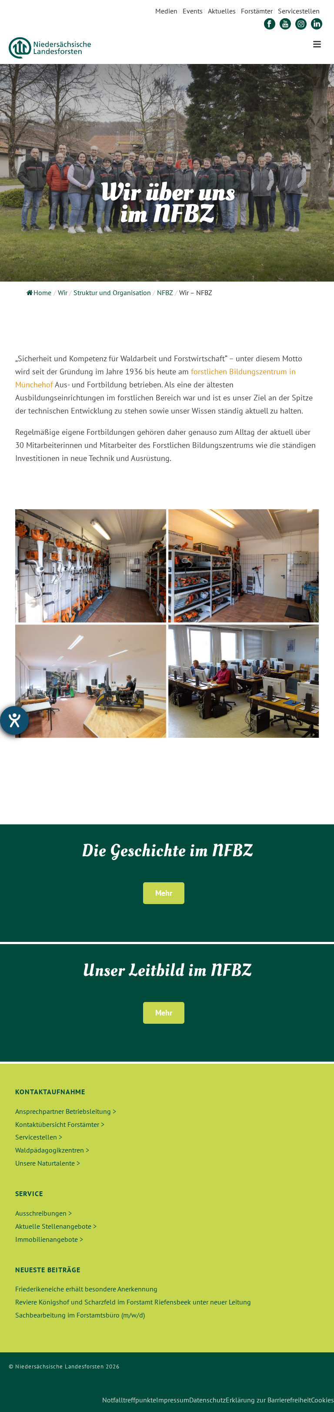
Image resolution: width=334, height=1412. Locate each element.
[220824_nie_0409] (243, 565)
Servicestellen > (38, 1137)
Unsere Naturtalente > (47, 1163)
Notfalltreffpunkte (129, 1399)
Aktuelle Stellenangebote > (56, 1226)
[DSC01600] (243, 681)
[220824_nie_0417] (90, 565)
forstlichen (209, 371)
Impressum (172, 1399)
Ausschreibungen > (43, 1213)
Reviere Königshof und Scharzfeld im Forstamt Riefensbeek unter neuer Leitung (133, 1302)
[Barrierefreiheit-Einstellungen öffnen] (14, 720)
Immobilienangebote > (49, 1239)
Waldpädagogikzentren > (52, 1150)
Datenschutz (207, 1399)
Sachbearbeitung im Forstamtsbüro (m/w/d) (80, 1315)
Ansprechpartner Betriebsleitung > (65, 1111)
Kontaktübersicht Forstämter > (59, 1124)
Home (42, 292)
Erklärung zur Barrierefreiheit (268, 1399)
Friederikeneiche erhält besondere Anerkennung (86, 1289)
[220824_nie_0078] (90, 681)
